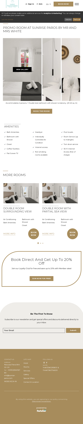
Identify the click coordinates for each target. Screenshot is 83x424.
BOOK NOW (63, 4)
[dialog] (41, 17)
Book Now (34, 233)
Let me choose (7, 19)
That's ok (76, 19)
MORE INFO (9, 234)
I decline (68, 19)
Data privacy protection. (41, 401)
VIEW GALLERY (22, 69)
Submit (73, 330)
